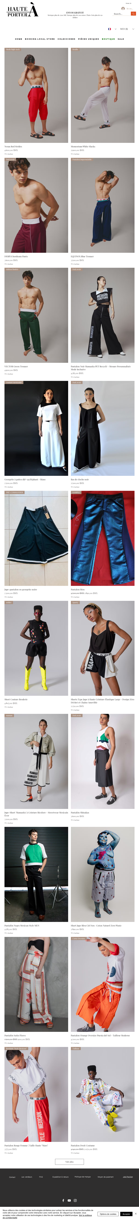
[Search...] (133, 14)
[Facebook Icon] (63, 1200)
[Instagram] (75, 1200)
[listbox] (127, 29)
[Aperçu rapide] (36, 874)
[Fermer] (135, 1214)
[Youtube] (69, 1200)
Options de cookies (108, 1214)
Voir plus (69, 1161)
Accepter (126, 1214)
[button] (129, 3)
